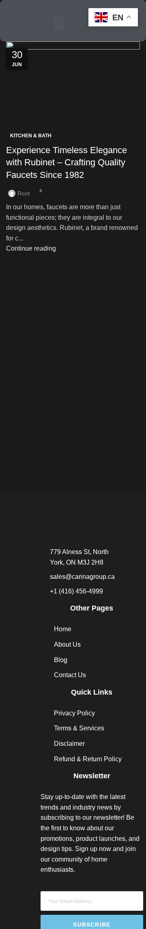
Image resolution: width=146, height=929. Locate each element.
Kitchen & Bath (31, 136)
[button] (59, 23)
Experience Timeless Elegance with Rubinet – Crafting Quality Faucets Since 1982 (66, 162)
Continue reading (31, 248)
